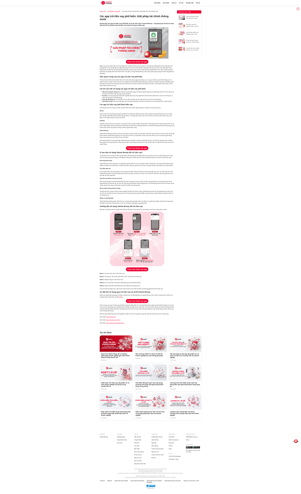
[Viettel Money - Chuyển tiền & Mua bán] (107, 3)
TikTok (171, 446)
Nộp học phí (137, 458)
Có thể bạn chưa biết (114, 11)
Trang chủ (103, 11)
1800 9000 (189, 437)
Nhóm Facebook (173, 440)
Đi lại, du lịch (138, 455)
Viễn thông (137, 437)
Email (187, 440)
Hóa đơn (136, 443)
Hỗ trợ (198, 3)
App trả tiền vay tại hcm (113, 320)
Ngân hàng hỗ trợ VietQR (121, 480)
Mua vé (153, 458)
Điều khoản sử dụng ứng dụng (173, 480)
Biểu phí (109, 480)
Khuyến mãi (190, 3)
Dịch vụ (174, 3)
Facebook (171, 437)
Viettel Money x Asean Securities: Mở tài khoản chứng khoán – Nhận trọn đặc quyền (192, 41)
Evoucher (120, 443)
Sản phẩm (166, 3)
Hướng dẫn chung (156, 437)
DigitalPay (149, 482)
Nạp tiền (153, 443)
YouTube (171, 443)
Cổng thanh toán (122, 440)
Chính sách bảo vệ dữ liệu (137, 480)
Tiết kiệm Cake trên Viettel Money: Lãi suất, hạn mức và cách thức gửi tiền (192, 25)
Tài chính (136, 446)
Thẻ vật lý (102, 480)
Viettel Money (104, 437)
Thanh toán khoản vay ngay (137, 62)
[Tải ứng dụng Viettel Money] (193, 447)
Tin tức (181, 3)
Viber (170, 449)
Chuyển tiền (137, 440)
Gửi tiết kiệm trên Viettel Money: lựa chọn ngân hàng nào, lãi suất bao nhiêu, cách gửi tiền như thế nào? (192, 49)
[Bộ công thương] (150, 486)
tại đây (121, 297)
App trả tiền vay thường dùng (115, 323)
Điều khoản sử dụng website (154, 480)
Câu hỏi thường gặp (175, 456)
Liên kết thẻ (154, 440)
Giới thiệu (157, 3)
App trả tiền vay (111, 317)
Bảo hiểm (137, 449)
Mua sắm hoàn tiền (140, 464)
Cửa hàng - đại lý (173, 459)
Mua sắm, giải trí (139, 452)
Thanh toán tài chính (157, 455)
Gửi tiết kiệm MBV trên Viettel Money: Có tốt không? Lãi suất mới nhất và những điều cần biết (193, 33)
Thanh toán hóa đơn (157, 449)
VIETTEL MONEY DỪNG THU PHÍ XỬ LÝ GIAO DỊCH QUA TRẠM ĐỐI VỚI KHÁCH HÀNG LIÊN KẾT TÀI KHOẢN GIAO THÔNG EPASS (192, 17)
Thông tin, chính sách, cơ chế (191, 480)
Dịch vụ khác (138, 461)
